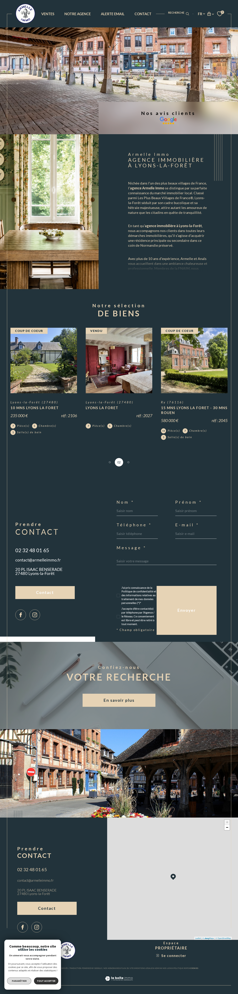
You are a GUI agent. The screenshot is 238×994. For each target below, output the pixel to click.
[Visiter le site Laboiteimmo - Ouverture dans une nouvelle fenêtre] (119, 983)
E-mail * (187, 525)
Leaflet (198, 938)
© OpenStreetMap (223, 938)
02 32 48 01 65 (32, 550)
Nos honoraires (111, 968)
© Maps (208, 938)
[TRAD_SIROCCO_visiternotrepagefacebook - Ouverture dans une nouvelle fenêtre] (20, 615)
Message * (131, 548)
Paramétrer (19, 980)
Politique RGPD (181, 968)
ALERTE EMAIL (112, 14)
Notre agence (77, 14)
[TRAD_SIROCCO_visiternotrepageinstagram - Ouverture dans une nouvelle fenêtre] (34, 615)
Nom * (125, 502)
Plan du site (127, 968)
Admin (158, 968)
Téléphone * (134, 525)
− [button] (227, 827)
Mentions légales (144, 968)
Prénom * (188, 502)
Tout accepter (46, 980)
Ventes (47, 14)
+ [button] (227, 822)
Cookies (194, 968)
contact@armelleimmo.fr (38, 559)
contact (143, 14)
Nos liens (167, 968)
